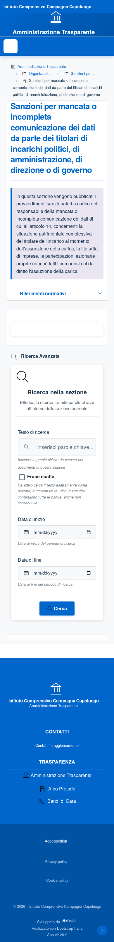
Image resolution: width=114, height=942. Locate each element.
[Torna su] (102, 930)
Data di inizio (31, 519)
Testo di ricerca (33, 432)
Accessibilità (56, 841)
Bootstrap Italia (69, 928)
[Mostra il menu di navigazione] (11, 46)
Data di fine (30, 559)
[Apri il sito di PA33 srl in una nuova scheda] (69, 921)
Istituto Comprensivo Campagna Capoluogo (47, 6)
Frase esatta (40, 476)
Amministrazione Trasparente (42, 66)
